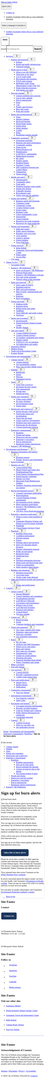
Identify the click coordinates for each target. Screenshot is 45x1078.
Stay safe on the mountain (26, 277)
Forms (18, 622)
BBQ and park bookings (25, 289)
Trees (13, 382)
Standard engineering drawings (28, 560)
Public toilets (21, 255)
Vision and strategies (19, 627)
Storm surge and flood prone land (29, 563)
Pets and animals (17, 93)
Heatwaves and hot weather (27, 437)
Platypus (19, 377)
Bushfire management (24, 762)
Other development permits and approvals (27, 579)
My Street (20, 158)
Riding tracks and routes (25, 308)
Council (9, 588)
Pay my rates (21, 642)
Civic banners (21, 236)
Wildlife (14, 370)
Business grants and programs (28, 201)
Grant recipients (22, 219)
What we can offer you (25, 725)
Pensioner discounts (24, 658)
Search (3, 49)
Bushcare (19, 296)
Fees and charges (17, 667)
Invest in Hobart (17, 462)
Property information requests (27, 549)
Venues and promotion (20, 226)
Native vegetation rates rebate (27, 662)
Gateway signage (23, 238)
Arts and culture (17, 331)
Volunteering (21, 172)
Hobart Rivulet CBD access (27, 411)
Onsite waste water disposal (27, 577)
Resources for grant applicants (28, 223)
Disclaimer (13, 1071)
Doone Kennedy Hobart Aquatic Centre (22, 1011)
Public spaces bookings (25, 231)
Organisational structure (25, 598)
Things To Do (11, 262)
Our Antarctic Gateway (25, 698)
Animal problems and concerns (28, 96)
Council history (22, 612)
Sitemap (4, 1071)
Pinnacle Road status (24, 273)
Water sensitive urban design (27, 567)
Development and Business (17, 449)
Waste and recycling (19, 70)
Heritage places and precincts (27, 542)
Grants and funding (18, 198)
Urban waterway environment (28, 420)
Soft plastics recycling (24, 90)
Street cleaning (22, 128)
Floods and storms (23, 435)
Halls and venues (23, 229)
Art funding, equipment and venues (30, 338)
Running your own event (26, 233)
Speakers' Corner (23, 165)
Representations (22, 495)
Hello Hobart (21, 248)
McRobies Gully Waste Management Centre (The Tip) (28, 84)
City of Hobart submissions (27, 637)
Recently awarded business (26, 708)
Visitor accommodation (25, 565)
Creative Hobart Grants (25, 208)
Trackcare (20, 315)
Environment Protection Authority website (17, 892)
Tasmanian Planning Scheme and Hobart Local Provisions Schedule (29, 522)
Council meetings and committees (29, 596)
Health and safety (18, 177)
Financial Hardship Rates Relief (28, 660)
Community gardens (24, 145)
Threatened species (23, 379)
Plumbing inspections (24, 573)
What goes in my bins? (25, 74)
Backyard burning (23, 121)
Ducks (18, 375)
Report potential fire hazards (27, 767)
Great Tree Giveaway (24, 385)
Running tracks (22, 306)
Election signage (22, 538)
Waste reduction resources (26, 88)
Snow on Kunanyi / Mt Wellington (29, 270)
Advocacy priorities (24, 634)
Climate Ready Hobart (15, 1025)
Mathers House (17, 349)
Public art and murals (24, 551)
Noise (18, 117)
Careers (14, 720)
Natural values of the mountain (28, 279)
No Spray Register (23, 401)
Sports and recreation (19, 318)
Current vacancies (23, 723)
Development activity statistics (28, 502)
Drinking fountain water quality (28, 186)
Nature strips (21, 126)
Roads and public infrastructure (28, 64)
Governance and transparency (28, 603)
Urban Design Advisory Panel (28, 528)
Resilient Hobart (22, 163)
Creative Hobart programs (26, 333)
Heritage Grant (22, 212)
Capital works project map (26, 677)
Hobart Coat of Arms (24, 605)
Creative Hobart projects (25, 335)
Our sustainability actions (26, 364)
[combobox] (13, 25)
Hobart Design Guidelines (26, 476)
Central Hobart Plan (24, 467)
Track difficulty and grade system (29, 313)
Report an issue (22, 620)
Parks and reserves (18, 282)
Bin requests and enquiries (26, 79)
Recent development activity (22, 491)
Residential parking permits (27, 135)
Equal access (21, 147)
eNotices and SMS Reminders (28, 644)
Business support (22, 457)
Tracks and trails (17, 301)
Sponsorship (21, 217)
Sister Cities (20, 700)
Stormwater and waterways (21, 409)
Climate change (17, 360)
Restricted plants (22, 554)
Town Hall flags (22, 242)
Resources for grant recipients (27, 221)
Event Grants (21, 210)
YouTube (13, 976)
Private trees (21, 391)
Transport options (23, 67)
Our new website (23, 614)
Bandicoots (20, 372)
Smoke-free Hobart (23, 189)
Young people (21, 174)
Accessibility (31, 1071)
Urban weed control (24, 399)
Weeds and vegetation (19, 397)
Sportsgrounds (21, 321)
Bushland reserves (23, 287)
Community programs (19, 138)
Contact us (15, 617)
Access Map (21, 257)
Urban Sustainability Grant (26, 214)
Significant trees (22, 394)
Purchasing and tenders (20, 703)
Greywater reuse (22, 575)
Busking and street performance (28, 143)
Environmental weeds (24, 404)
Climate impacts (22, 362)
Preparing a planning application (23, 514)
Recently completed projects (27, 675)
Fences (19, 540)
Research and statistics (25, 610)
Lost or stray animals (24, 98)
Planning (14, 531)
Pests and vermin (22, 111)
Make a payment (17, 665)
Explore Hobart (17, 353)
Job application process (25, 727)
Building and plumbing (20, 570)
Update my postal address (26, 656)
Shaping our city (17, 465)
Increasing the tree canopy (26, 387)
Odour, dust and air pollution (27, 195)
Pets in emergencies (24, 100)
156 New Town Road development (30, 511)
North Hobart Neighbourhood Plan (30, 474)
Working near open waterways (28, 423)
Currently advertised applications (29, 493)
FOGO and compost (24, 81)
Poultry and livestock (24, 107)
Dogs (18, 102)
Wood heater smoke (24, 124)
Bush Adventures (23, 298)
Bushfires (20, 433)
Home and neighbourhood (21, 114)
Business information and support (24, 452)
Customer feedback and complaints (30, 624)
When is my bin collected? (26, 72)
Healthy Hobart (22, 327)
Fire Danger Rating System (27, 774)
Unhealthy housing (23, 191)
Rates (18, 133)
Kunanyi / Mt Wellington (21, 268)
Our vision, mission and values (28, 630)
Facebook (13, 965)
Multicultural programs (25, 156)
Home (6, 731)
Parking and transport (19, 60)
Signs (18, 558)
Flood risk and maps (24, 418)
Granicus (34, 1076)
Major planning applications (27, 504)
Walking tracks (22, 304)
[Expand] (17, 56)
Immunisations (22, 180)
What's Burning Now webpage (13, 875)
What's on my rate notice (26, 647)
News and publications (20, 680)
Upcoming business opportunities (29, 706)
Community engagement (20, 690)
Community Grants (23, 205)
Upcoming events (18, 265)
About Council (17, 592)
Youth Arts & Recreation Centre (23, 351)
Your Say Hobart (22, 693)
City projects (16, 670)
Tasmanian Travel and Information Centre (22, 1015)
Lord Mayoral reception (25, 607)
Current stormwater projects (27, 427)
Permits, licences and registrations (29, 460)
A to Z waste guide (23, 77)
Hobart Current (22, 340)
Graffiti (19, 130)
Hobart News (21, 682)
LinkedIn (13, 982)
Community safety (23, 182)
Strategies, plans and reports (27, 632)
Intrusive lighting (22, 119)
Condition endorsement (25, 536)
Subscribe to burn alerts (15, 852)
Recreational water (23, 193)
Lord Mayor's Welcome (25, 601)
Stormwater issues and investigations (25, 415)
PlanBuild (20, 526)
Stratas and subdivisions (25, 585)
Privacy (22, 1071)
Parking (19, 62)
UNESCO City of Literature (27, 342)
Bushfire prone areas (24, 534)
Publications (21, 687)
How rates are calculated (25, 651)
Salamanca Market (18, 347)
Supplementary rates (24, 653)
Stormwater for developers (26, 425)
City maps (15, 259)
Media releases (22, 685)
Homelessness (21, 152)
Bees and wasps (22, 109)
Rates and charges (23, 649)
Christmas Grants (23, 203)
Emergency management (20, 430)
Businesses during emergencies (28, 444)
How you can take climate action (29, 367)
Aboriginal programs (24, 140)
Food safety (20, 184)
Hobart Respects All (24, 149)
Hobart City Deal (23, 479)
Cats (18, 105)
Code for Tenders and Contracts (28, 710)
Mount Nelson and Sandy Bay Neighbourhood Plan (28, 471)
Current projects (22, 672)
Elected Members (23, 594)
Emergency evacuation (25, 439)
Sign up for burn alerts (25, 765)
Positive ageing (22, 161)
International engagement (21, 696)
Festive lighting (22, 240)
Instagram (13, 971)
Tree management (23, 389)
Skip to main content (9, 2)
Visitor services (17, 245)
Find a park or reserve (24, 285)
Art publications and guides (27, 344)
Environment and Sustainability (18, 356)
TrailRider (20, 311)
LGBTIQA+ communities (26, 154)
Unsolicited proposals (24, 717)
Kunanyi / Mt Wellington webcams (30, 275)
